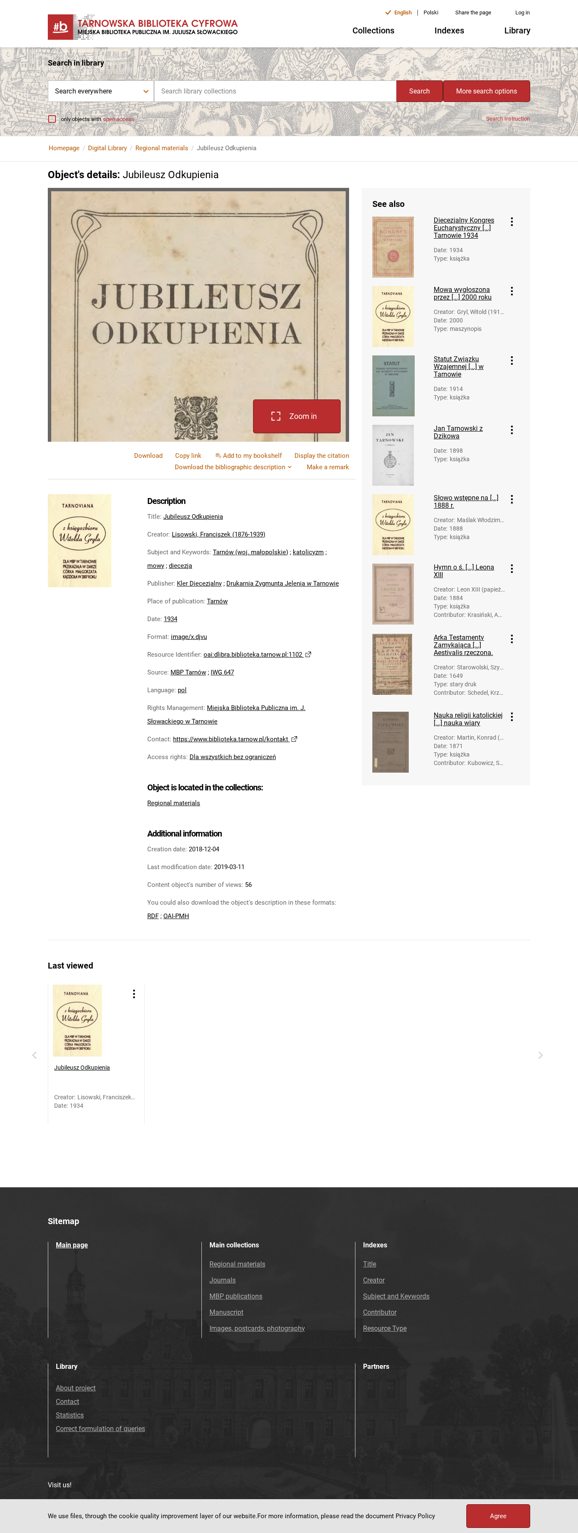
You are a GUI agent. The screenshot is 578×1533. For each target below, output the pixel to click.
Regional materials (161, 148)
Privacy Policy (415, 1516)
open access (118, 119)
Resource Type (385, 1328)
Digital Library (107, 148)
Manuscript (226, 1312)
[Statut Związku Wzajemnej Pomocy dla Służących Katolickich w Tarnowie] (399, 385)
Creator (374, 1280)
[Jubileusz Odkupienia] (89, 1021)
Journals (222, 1280)
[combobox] (275, 91)
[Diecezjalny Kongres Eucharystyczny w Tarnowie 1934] (399, 247)
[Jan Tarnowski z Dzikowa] (399, 455)
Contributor (379, 1312)
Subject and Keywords (396, 1296)
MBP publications (235, 1296)
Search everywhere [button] (83, 91)
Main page (72, 1245)
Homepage (64, 148)
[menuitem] (188, 455)
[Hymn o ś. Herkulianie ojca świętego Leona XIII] (399, 594)
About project (76, 1388)
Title (369, 1264)
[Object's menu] (512, 221)
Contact (67, 1402)
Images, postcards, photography (257, 1328)
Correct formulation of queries (100, 1429)
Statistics (70, 1415)
